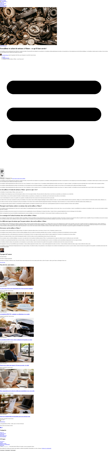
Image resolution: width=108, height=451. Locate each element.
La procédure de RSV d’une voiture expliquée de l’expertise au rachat (16, 339)
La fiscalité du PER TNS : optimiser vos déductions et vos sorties (15, 314)
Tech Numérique (3, 6)
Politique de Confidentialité (5, 444)
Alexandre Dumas (5, 55)
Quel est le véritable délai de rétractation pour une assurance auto (15, 416)
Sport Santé (2, 4)
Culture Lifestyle (3, 3)
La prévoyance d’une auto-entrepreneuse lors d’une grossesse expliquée (16, 288)
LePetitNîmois (5, 446)
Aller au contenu (3, 0)
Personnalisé (7, 450)
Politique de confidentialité (46, 448)
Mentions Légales (3, 443)
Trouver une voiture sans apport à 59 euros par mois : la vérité (14, 365)
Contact (1, 442)
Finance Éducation (3, 5)
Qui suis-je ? (2, 441)
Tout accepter (13, 450)
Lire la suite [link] (2, 291)
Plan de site (2, 445)
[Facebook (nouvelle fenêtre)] (0, 427)
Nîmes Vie (2, 2)
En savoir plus (2, 262)
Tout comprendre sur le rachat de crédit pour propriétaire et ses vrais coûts (17, 390)
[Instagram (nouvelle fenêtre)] (1, 427)
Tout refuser (2, 450)
